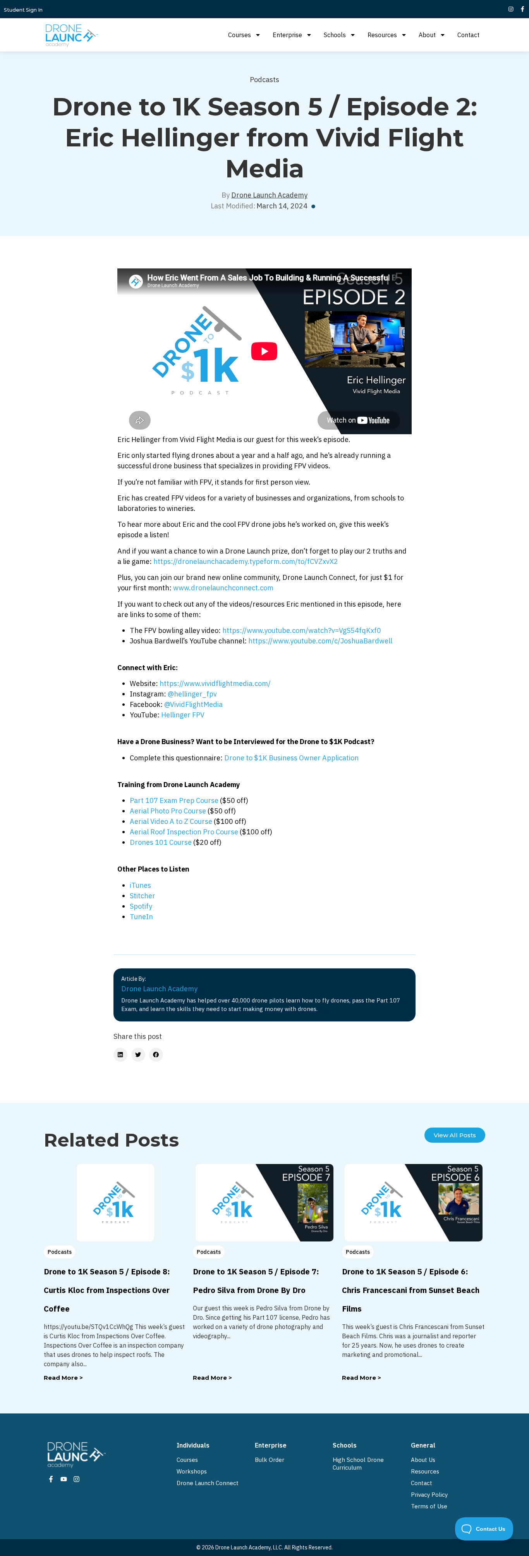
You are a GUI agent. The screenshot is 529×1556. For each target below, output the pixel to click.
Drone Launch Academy (269, 195)
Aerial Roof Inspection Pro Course (184, 831)
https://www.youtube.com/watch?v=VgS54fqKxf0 (301, 630)
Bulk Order (269, 1459)
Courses (239, 35)
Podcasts (264, 79)
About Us (423, 1459)
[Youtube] (63, 1479)
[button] (120, 1055)
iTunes (140, 885)
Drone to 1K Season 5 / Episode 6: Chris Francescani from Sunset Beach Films (410, 1290)
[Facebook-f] (522, 9)
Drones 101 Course (161, 842)
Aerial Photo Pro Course (168, 810)
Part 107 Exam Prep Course (174, 800)
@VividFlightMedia (193, 704)
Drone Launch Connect (208, 1483)
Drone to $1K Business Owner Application (291, 757)
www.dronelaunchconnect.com (223, 587)
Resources (382, 35)
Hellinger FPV (182, 714)
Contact (468, 35)
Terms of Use (429, 1506)
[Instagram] (511, 9)
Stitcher (142, 895)
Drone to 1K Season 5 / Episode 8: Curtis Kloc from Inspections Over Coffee (107, 1290)
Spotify (141, 906)
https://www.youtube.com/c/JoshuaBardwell (320, 640)
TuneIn (141, 916)
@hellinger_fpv (192, 693)
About (427, 35)
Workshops (192, 1471)
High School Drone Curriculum (358, 1463)
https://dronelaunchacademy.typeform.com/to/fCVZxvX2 (245, 561)
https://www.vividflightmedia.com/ (215, 683)
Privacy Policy (429, 1494)
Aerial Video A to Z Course (171, 821)
